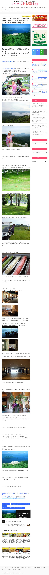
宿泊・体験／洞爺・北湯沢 (25, 504)
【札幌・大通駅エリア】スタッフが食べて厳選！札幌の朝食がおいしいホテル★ (39, 78)
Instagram (45, 52)
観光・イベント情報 (29, 7)
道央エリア (5, 505)
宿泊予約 (45, 7)
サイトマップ (20, 569)
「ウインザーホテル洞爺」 (8, 68)
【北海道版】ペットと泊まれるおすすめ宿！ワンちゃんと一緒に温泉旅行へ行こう (39, 71)
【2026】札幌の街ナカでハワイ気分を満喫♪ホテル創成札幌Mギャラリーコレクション (39, 119)
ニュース (6, 7)
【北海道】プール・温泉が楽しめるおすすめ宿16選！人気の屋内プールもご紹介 (39, 85)
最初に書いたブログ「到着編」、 (9, 493)
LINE (41, 52)
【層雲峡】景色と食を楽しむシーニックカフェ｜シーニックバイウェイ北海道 (38, 133)
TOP (3, 7)
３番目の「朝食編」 (6, 496)
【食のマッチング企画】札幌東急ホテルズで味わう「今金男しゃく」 (38, 113)
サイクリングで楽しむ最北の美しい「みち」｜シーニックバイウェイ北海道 (38, 126)
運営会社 (14, 569)
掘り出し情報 (23, 7)
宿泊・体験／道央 (15, 504)
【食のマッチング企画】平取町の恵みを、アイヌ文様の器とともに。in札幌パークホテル (38, 106)
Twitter (34, 52)
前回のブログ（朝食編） (7, 61)
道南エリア (36, 567)
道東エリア (4, 569)
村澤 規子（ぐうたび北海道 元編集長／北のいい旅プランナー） (14, 507)
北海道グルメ (41, 7)
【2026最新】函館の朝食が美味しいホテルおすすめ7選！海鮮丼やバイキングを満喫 (39, 64)
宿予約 (9, 569)
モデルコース (36, 7)
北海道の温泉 (10, 7)
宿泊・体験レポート (17, 7)
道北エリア (43, 567)
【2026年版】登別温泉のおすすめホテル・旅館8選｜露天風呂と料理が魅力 (39, 93)
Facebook (37, 52)
